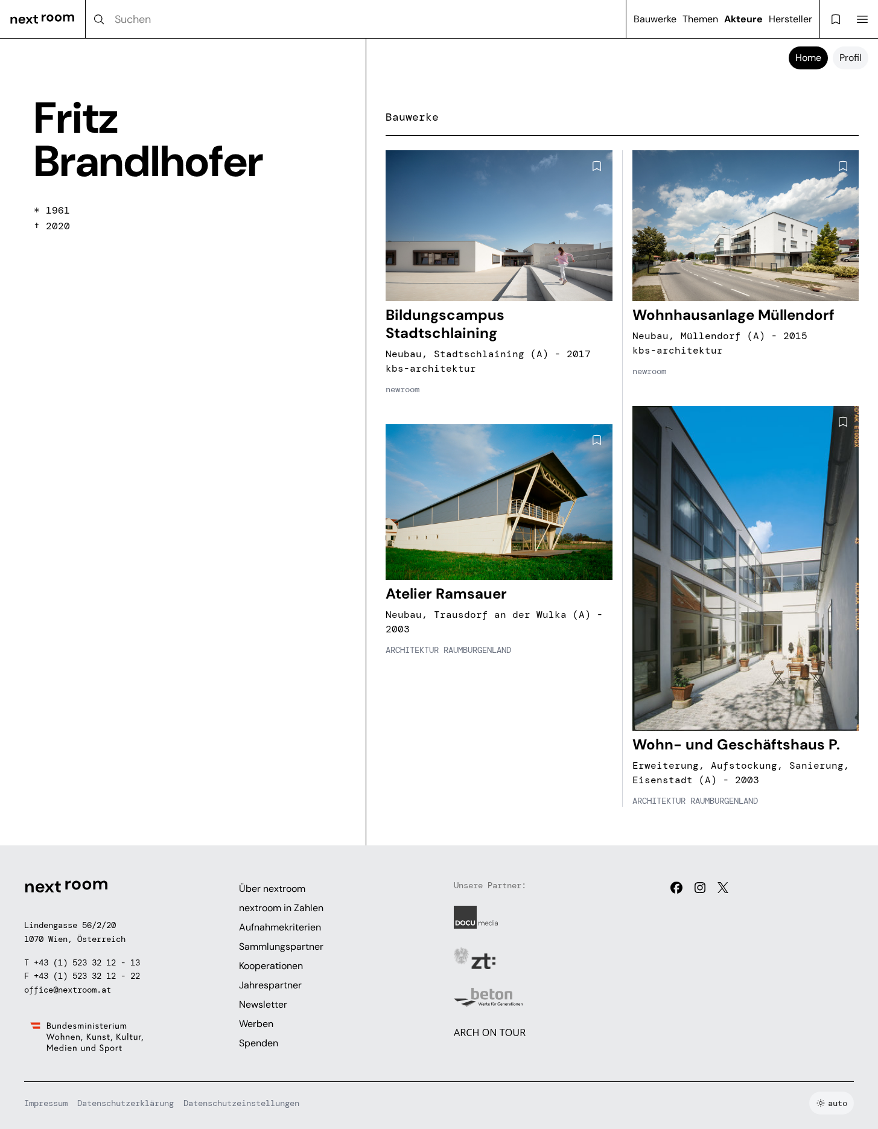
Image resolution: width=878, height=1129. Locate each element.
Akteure (743, 19)
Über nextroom (272, 888)
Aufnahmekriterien (280, 927)
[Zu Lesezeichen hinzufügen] (596, 166)
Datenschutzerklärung (125, 1103)
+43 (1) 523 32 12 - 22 (87, 975)
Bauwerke (655, 19)
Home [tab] (808, 57)
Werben (256, 1023)
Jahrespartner (270, 985)
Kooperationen (271, 965)
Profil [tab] (850, 57)
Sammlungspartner (281, 946)
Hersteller (790, 19)
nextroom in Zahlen (281, 908)
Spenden (258, 1043)
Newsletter (263, 1004)
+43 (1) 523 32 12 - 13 (87, 962)
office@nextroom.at (67, 989)
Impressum (46, 1103)
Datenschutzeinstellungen (241, 1103)
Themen (700, 19)
